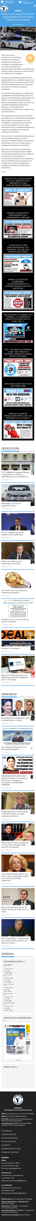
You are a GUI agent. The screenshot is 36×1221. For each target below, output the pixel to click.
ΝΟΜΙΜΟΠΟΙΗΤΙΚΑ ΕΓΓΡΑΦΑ (11, 1148)
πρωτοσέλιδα (18, 1060)
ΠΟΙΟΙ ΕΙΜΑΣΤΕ (6, 1131)
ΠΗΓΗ (3, 172)
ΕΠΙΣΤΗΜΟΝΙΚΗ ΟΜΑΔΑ (9, 1138)
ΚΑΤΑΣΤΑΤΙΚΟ (5, 1145)
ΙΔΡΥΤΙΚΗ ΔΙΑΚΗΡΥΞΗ (8, 1141)
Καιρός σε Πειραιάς (8, 974)
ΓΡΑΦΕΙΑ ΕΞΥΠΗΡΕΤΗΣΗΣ (10, 1152)
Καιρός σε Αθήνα (7, 965)
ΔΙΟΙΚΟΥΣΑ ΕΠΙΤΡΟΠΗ (8, 1134)
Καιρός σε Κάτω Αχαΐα (8, 993)
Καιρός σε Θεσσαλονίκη (8, 984)
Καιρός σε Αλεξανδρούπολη (9, 1002)
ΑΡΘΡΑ (18, 11)
